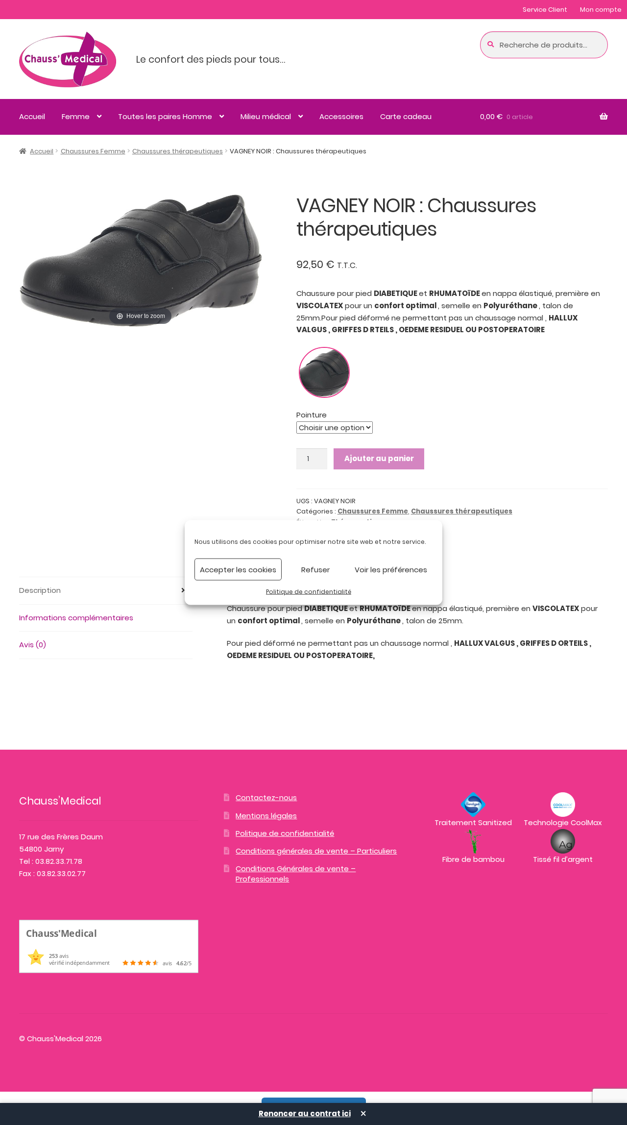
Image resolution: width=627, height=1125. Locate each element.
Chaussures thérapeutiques (177, 151)
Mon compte (601, 9)
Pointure (311, 415)
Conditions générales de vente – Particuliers (316, 851)
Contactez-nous (266, 797)
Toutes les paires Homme (165, 116)
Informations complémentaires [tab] (76, 617)
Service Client (545, 9)
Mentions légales (266, 815)
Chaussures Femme (93, 151)
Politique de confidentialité (308, 591)
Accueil (32, 116)
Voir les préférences (391, 569)
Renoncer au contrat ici (305, 1113)
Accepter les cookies (238, 569)
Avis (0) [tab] (32, 644)
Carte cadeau (406, 116)
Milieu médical (266, 116)
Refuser (315, 569)
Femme (76, 116)
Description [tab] (40, 590)
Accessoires (341, 116)
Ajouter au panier (379, 458)
